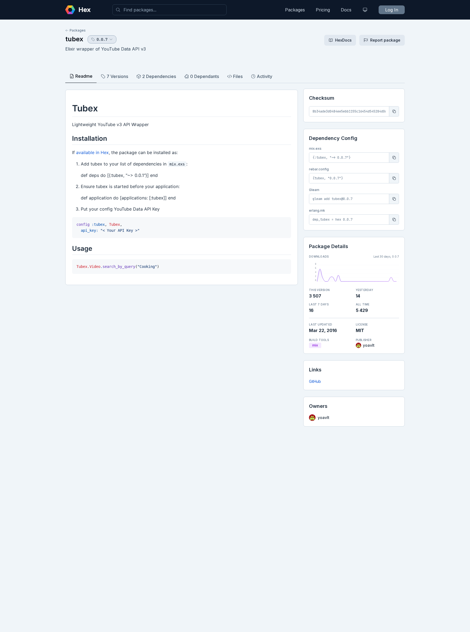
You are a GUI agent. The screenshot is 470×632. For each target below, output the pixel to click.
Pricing (323, 9)
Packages (295, 9)
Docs (346, 9)
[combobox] (169, 9)
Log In (391, 9)
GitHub (315, 381)
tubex (74, 39)
